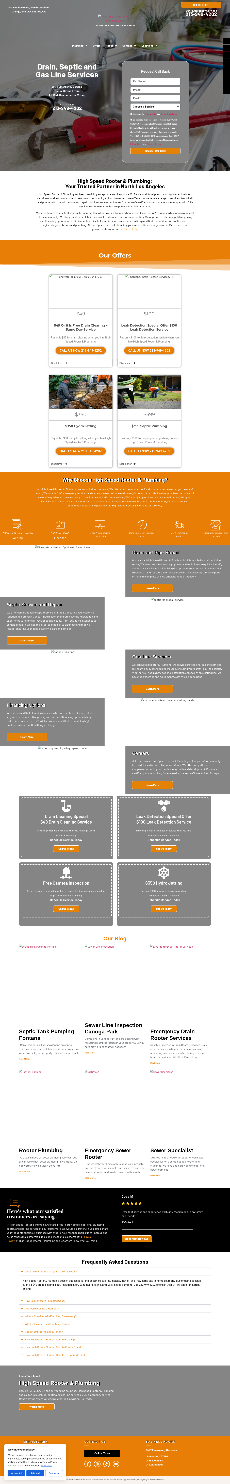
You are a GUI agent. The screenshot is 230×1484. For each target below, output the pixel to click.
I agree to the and (155, 114)
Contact (127, 45)
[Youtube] (116, 1464)
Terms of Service (153, 144)
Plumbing (78, 45)
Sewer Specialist (171, 1150)
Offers (97, 45)
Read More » (24, 1059)
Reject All (35, 1473)
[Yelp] (106, 1464)
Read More (46, 1465)
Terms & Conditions (169, 114)
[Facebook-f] (87, 1464)
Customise (54, 1473)
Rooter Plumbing (41, 1150)
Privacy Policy (151, 114)
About (109, 45)
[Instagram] (97, 1464)
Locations (147, 45)
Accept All (16, 1473)
